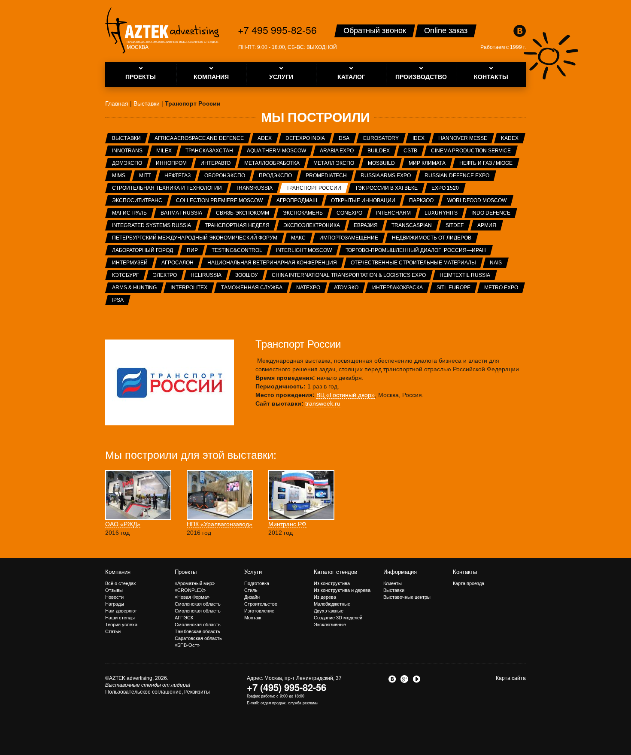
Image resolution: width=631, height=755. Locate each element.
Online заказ (445, 30)
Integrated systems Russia (151, 225)
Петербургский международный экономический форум (194, 238)
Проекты (186, 572)
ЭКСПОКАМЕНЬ (303, 213)
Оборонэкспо (224, 176)
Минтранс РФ (287, 524)
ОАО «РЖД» (122, 524)
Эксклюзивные (330, 624)
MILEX (164, 151)
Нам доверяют (121, 610)
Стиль (251, 590)
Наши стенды (120, 617)
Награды (114, 603)
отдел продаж (273, 703)
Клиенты (392, 583)
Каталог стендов (335, 572)
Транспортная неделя (237, 225)
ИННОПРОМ (171, 163)
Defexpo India (305, 138)
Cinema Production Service (471, 151)
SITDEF (455, 225)
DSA (344, 138)
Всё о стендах (120, 583)
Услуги (253, 572)
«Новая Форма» (192, 597)
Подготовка (256, 583)
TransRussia (254, 188)
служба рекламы (303, 703)
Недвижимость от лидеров (431, 238)
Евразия (366, 225)
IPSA (118, 300)
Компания (117, 572)
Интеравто (215, 163)
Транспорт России (313, 188)
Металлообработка (272, 163)
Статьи (113, 631)
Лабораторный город (142, 250)
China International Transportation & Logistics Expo (349, 275)
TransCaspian (411, 225)
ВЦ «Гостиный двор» (345, 394)
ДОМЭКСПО (127, 163)
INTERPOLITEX (188, 288)
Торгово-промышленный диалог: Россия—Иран (416, 250)
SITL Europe (453, 288)
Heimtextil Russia (465, 275)
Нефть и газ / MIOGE (486, 163)
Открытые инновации (363, 200)
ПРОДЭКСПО (275, 176)
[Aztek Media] (162, 30)
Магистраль (129, 213)
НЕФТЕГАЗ (177, 176)
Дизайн (252, 597)
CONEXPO (349, 213)
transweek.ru (322, 403)
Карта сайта (511, 678)
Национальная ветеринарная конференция (272, 263)
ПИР (192, 250)
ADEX (265, 138)
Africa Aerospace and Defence (199, 138)
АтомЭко (346, 288)
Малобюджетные (332, 603)
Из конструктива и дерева (342, 590)
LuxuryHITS (441, 213)
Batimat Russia (181, 213)
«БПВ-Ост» (187, 645)
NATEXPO (308, 288)
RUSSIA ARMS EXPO (386, 176)
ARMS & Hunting (134, 288)
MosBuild (381, 163)
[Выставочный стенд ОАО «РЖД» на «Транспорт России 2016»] (138, 494)
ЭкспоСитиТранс (137, 200)
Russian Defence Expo (457, 176)
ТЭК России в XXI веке (386, 188)
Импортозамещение (348, 238)
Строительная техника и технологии (167, 188)
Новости (114, 597)
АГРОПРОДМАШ (296, 200)
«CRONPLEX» (190, 590)
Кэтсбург (125, 275)
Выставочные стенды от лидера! (147, 685)
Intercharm (393, 213)
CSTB (410, 151)
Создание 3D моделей (338, 617)
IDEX (419, 138)
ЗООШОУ (246, 275)
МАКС (298, 238)
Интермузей (130, 263)
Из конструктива (332, 583)
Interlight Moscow (304, 250)
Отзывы (114, 590)
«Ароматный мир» (195, 583)
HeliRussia (206, 275)
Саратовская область (198, 638)
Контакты (465, 572)
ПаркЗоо (421, 200)
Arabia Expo (337, 151)
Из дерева (325, 597)
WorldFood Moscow (477, 200)
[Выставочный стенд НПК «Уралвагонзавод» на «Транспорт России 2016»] (220, 494)
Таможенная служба (251, 288)
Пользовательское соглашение (143, 692)
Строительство (260, 603)
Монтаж (252, 617)
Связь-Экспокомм (242, 213)
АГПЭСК (184, 617)
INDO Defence (490, 213)
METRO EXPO (501, 288)
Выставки (126, 138)
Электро (165, 275)
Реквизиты (197, 692)
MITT (145, 176)
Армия (486, 225)
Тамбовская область (197, 631)
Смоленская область (198, 603)
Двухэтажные (328, 610)
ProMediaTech (326, 176)
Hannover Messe (462, 138)
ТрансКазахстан (209, 151)
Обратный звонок (374, 30)
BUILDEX (378, 151)
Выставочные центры (407, 597)
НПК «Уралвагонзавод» (219, 524)
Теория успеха (121, 624)
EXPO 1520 (445, 188)
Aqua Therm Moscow (276, 151)
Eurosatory (381, 138)
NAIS (496, 263)
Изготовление (259, 610)
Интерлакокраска (397, 288)
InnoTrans (127, 151)
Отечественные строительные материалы (413, 263)
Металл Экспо (333, 163)
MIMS (118, 176)
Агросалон (177, 263)
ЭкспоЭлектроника (311, 225)
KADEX (510, 138)
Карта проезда (468, 583)
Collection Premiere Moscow (219, 200)
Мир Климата (427, 163)
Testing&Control (237, 250)
